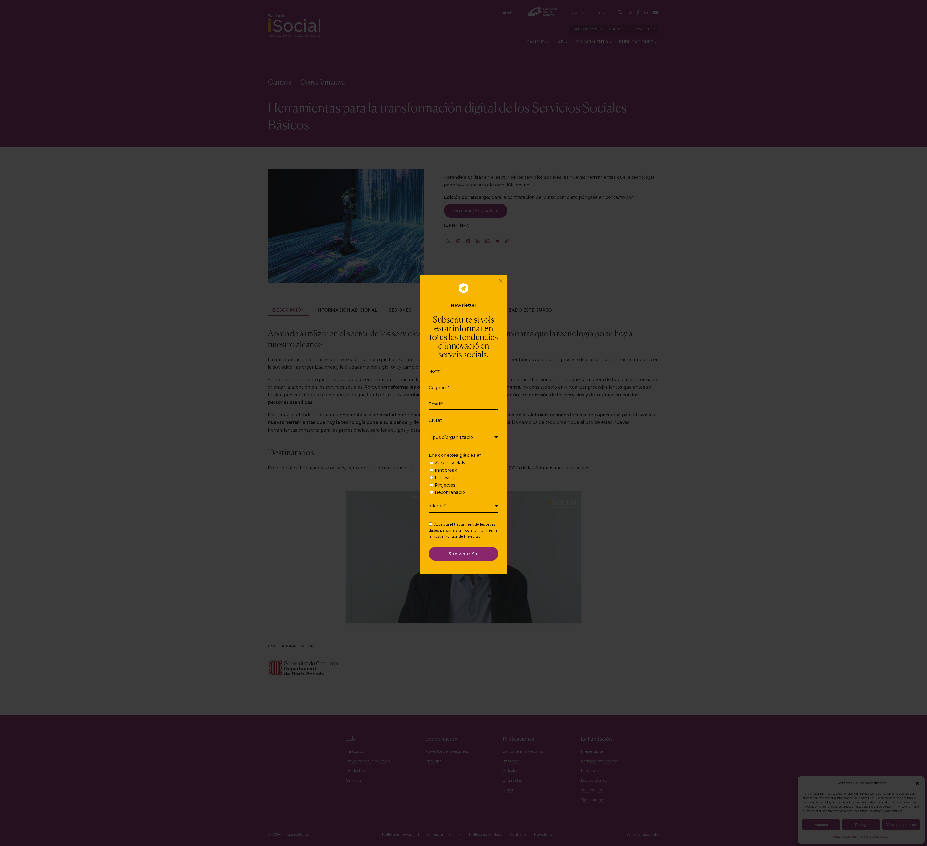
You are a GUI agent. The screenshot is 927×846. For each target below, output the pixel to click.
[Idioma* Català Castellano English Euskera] (463, 506)
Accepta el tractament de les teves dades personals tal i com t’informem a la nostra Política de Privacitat (463, 530)
